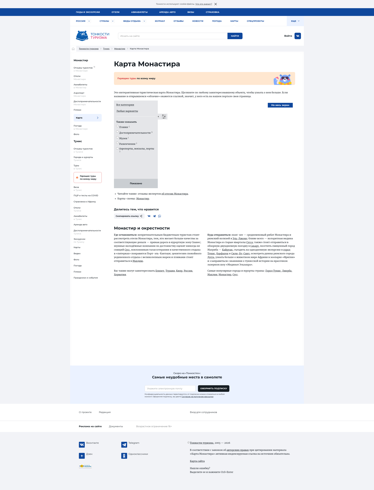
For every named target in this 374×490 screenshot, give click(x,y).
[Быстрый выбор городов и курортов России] (89, 21)
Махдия (212, 274)
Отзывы (178, 21)
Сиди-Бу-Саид (240, 253)
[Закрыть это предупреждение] (215, 4)
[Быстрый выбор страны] (113, 21)
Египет (159, 270)
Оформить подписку (213, 388)
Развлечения (128, 143)
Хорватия (120, 274)
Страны (104, 21)
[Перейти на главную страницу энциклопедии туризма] (92, 36)
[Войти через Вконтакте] (298, 36)
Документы (116, 426)
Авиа (139, 12)
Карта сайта (197, 461)
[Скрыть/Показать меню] (162, 117)
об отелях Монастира (174, 193)
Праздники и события (86, 277)
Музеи (124, 138)
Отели (116, 12)
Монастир (119, 48)
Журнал (160, 21)
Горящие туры (88, 177)
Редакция (105, 412)
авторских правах (238, 450)
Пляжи (77, 110)
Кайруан (227, 249)
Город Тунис (273, 270)
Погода (217, 21)
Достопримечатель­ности (136, 132)
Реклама (90, 426)
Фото (76, 134)
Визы (190, 12)
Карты (234, 21)
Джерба (286, 270)
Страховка (212, 12)
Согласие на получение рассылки (197, 396)
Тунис (106, 48)
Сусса (249, 242)
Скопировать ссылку (127, 216)
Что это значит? (203, 4)
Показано (136, 183)
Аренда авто (167, 12)
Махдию (138, 260)
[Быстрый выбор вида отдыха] (144, 21)
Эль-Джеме (240, 238)
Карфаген (222, 253)
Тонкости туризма (88, 48)
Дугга (210, 257)
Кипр (179, 270)
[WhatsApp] (159, 216)
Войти (288, 35)
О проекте (85, 412)
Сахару (254, 245)
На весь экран (280, 105)
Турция (170, 270)
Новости (197, 21)
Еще (294, 21)
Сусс (127, 249)
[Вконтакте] (149, 216)
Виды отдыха (132, 21)
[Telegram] (154, 216)
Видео (77, 253)
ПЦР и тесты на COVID (86, 195)
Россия (80, 21)
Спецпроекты (255, 21)
